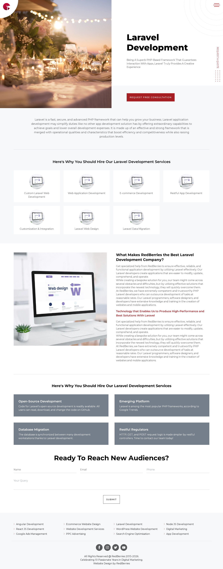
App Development (177, 533)
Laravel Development (129, 524)
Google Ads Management (31, 533)
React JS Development (30, 529)
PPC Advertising (76, 533)
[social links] (99, 547)
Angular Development (30, 524)
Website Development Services (85, 529)
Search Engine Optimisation (133, 533)
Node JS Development (180, 524)
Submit (111, 499)
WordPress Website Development (137, 529)
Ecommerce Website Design (83, 524)
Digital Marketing (176, 529)
